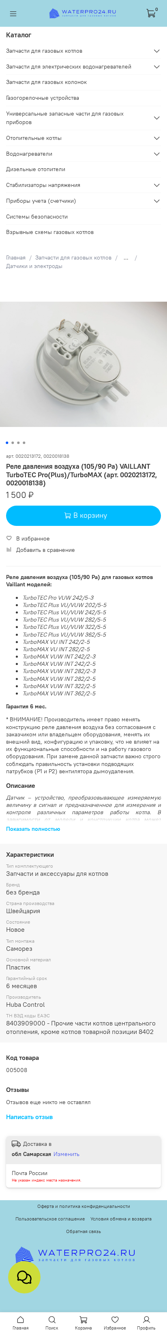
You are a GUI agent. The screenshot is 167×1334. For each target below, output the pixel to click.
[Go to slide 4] (24, 443)
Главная (16, 257)
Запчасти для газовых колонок (46, 82)
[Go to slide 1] (7, 443)
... (126, 257)
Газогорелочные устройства (42, 97)
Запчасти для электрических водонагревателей (68, 66)
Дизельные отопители (35, 169)
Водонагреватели (29, 153)
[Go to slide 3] (18, 443)
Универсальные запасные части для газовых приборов (65, 118)
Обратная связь (83, 1231)
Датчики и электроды (34, 266)
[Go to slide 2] (12, 443)
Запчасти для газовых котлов (73, 257)
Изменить (66, 1154)
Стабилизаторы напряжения (43, 185)
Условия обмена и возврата (121, 1219)
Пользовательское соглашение (50, 1219)
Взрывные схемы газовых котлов (50, 232)
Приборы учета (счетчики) (41, 200)
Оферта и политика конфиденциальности (83, 1206)
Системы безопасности (37, 216)
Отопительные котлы (34, 138)
